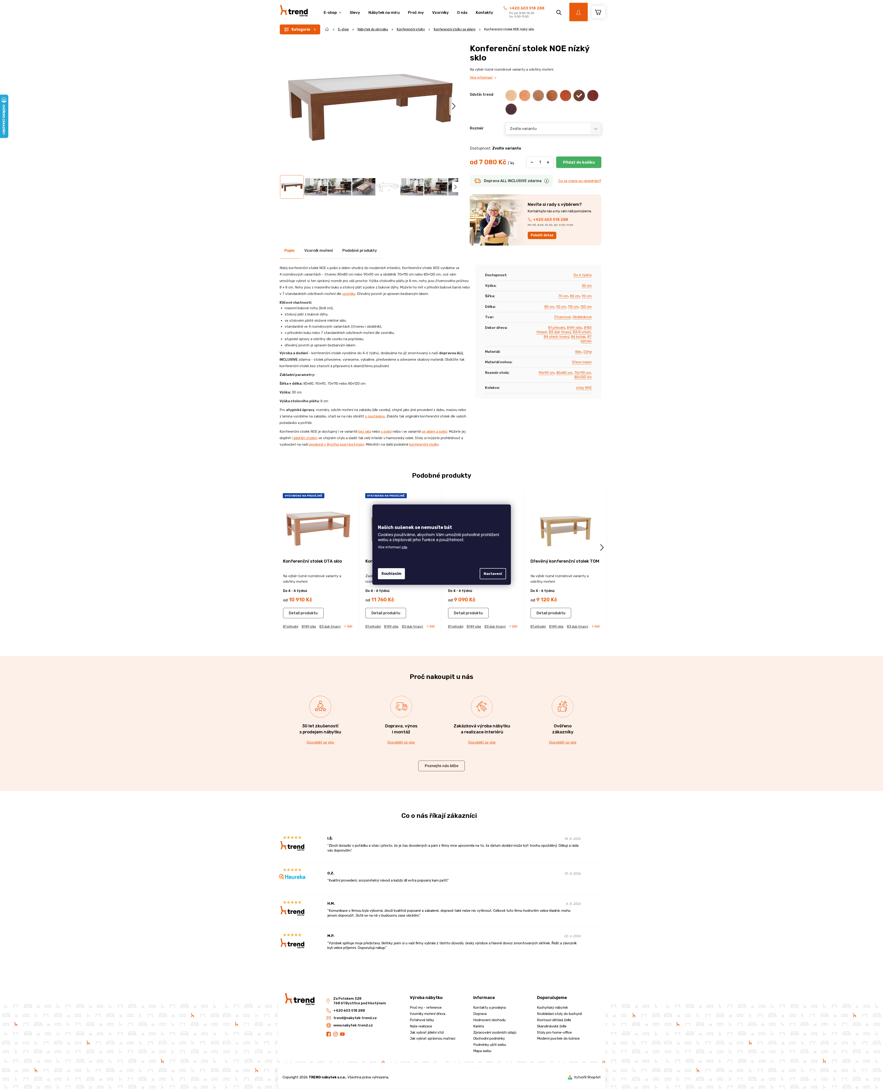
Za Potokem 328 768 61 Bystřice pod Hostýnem (359, 1000)
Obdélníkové (582, 317)
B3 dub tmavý (560, 332)
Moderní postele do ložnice (558, 1038)
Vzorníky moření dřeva (427, 1014)
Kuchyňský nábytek (552, 1007)
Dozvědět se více (320, 742)
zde (404, 547)
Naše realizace (421, 1026)
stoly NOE (584, 388)
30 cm (587, 286)
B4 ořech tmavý (556, 337)
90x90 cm (547, 373)
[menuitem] (332, 10)
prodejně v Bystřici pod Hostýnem (336, 444)
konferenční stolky (424, 444)
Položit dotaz (542, 235)
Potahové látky (422, 1020)
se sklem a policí (434, 431)
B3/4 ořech (582, 332)
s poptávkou (375, 416)
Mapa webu (482, 1051)
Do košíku (578, 162)
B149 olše (574, 328)
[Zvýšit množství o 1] (548, 162)
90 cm (587, 296)
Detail (294, 613)
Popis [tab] (289, 250)
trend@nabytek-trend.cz (355, 1018)
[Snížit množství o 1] (531, 162)
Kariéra (478, 1026)
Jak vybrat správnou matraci (432, 1038)
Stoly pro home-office (554, 1032)
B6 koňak (578, 337)
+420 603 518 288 (526, 8)
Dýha (587, 352)
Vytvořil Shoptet (587, 1077)
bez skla (364, 431)
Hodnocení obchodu (489, 1020)
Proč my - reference (426, 1007)
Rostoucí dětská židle (554, 1020)
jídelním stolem (305, 438)
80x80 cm (564, 373)
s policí (386, 431)
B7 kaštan (586, 339)
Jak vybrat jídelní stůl (427, 1032)
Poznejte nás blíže (441, 766)
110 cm (573, 307)
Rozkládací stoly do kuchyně (559, 1014)
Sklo (578, 352)
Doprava (480, 1014)
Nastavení (493, 574)
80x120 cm (583, 377)
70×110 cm (582, 373)
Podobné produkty (359, 250)
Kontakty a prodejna (489, 1007)
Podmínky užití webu (489, 1045)
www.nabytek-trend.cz (353, 1025)
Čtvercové (562, 317)
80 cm (575, 296)
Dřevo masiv (582, 362)
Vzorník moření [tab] (318, 250)
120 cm (586, 307)
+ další (349, 626)
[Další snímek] (453, 106)
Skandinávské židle (552, 1026)
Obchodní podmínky (489, 1038)
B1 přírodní (556, 328)
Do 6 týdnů (582, 275)
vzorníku (348, 294)
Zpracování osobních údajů (494, 1032)
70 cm (563, 296)
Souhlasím (391, 573)
